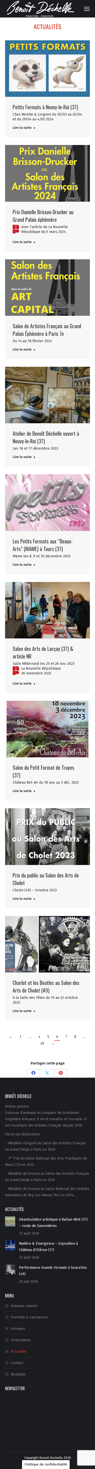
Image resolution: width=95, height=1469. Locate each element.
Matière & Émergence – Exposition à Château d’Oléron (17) (48, 1246)
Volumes (18, 1329)
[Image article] (10, 1221)
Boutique (18, 1374)
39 (42, 1043)
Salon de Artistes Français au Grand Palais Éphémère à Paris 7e (47, 329)
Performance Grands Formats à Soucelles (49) (53, 1270)
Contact (17, 1363)
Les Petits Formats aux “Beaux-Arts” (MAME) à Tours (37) (43, 545)
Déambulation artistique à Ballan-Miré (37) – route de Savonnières (53, 1222)
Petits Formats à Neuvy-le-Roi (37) (45, 107)
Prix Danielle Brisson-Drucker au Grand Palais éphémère (43, 215)
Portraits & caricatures (29, 1317)
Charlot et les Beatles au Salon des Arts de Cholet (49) (46, 986)
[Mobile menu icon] (87, 9)
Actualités (19, 1351)
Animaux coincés (24, 1306)
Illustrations (21, 1340)
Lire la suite (22, 128)
